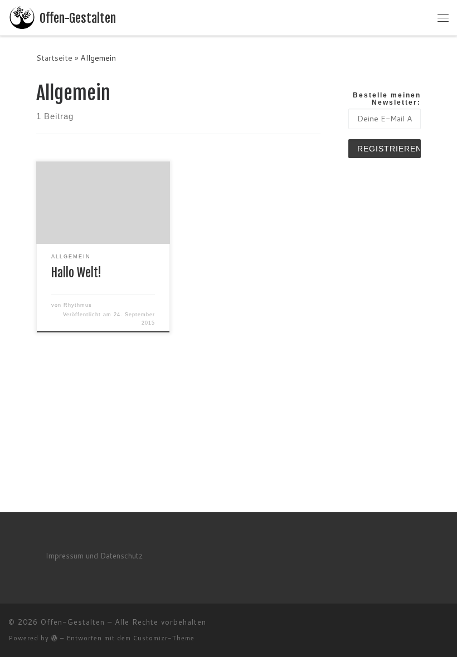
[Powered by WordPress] (54, 638)
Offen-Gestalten (73, 622)
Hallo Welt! (76, 273)
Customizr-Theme (164, 638)
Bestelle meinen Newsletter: (387, 98)
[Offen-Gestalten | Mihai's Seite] (22, 17)
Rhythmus (78, 305)
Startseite (54, 57)
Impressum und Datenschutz (94, 555)
